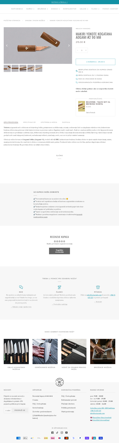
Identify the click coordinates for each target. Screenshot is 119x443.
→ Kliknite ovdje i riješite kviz (21, 307)
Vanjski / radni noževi (35, 20)
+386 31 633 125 (95, 410)
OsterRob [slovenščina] (101, 420)
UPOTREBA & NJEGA (49, 122)
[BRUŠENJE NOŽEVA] (102, 351)
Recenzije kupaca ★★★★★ (43, 396)
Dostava (66, 122)
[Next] (69, 45)
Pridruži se (20, 410)
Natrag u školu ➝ (59, 2)
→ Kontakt (98, 302)
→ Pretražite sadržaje (59, 304)
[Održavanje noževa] (45, 351)
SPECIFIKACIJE (29, 122)
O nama (35, 400)
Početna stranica (12, 20)
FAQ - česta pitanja (39, 404)
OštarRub (58, 428)
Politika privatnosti (68, 408)
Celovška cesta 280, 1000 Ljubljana (102, 408)
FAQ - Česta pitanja (68, 396)
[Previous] (7, 45)
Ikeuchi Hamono (83, 28)
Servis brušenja (38, 408)
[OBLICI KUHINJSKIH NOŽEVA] (16, 351)
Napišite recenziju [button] (59, 251)
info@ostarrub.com (97, 413)
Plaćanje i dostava (67, 404)
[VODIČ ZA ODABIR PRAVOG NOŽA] (73, 351)
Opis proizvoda (11, 122)
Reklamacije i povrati (68, 400)
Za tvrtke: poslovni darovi (42, 411)
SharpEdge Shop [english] (102, 417)
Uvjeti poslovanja (67, 411)
